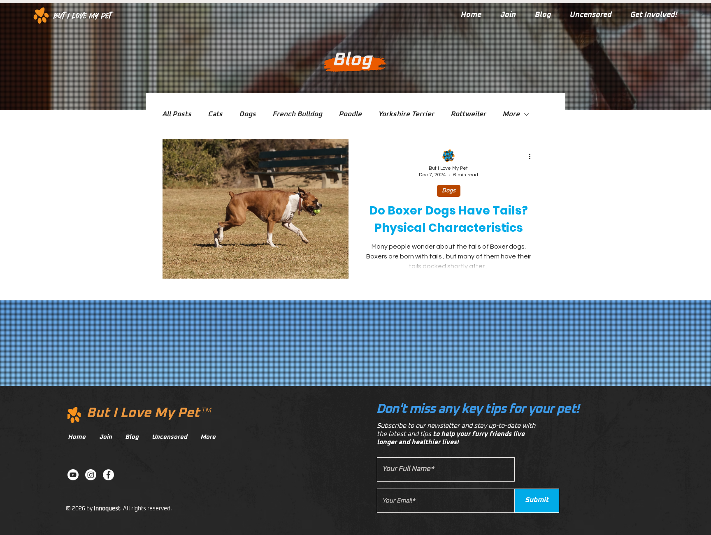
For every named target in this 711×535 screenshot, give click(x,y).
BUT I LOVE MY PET (83, 15)
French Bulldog (297, 114)
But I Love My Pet (143, 413)
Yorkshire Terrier (406, 114)
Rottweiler (468, 114)
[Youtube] (73, 474)
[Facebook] (108, 474)
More (511, 114)
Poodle (350, 114)
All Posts (176, 114)
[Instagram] (90, 474)
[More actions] (532, 156)
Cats (215, 114)
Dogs (247, 114)
